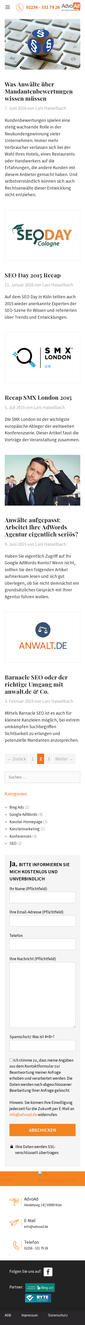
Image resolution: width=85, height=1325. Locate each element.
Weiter (64, 759)
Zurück (16, 759)
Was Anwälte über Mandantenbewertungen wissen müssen (39, 91)
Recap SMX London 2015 (38, 397)
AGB (8, 1315)
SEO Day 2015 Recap (33, 275)
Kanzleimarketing (24, 828)
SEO (13, 843)
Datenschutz (58, 1315)
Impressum (29, 1315)
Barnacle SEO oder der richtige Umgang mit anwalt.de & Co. (36, 684)
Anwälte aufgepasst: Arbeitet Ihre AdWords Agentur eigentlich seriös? (41, 527)
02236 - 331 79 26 (43, 7)
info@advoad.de (23, 1114)
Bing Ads (16, 807)
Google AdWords (23, 814)
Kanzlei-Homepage (25, 821)
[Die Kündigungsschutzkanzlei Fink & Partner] (54, 1178)
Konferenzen (20, 836)
